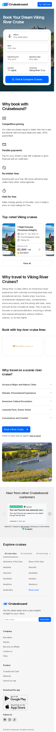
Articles (6, 642)
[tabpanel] (27, 575)
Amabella (7, 567)
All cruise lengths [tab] (43, 553)
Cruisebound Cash (11, 671)
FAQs (5, 656)
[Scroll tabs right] (50, 554)
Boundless (7, 637)
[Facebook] (4, 719)
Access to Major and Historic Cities (19, 384)
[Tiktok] (14, 719)
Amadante (7, 578)
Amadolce (7, 584)
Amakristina (8, 590)
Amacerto (7, 573)
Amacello (32, 567)
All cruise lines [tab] (26, 553)
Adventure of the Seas (13, 561)
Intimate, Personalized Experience (19, 393)
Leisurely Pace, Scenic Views (16, 409)
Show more (34, 590)
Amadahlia (33, 573)
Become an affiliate (11, 647)
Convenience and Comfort (15, 418)
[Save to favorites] (5, 226)
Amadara (32, 578)
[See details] (39, 249)
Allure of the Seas (36, 561)
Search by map (9, 681)
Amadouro (33, 584)
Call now (46, 4)
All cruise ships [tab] (11, 553)
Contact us (7, 651)
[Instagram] (9, 719)
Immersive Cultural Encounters (17, 401)
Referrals (7, 676)
